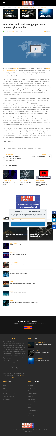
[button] (28, 211)
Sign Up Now (28, 224)
